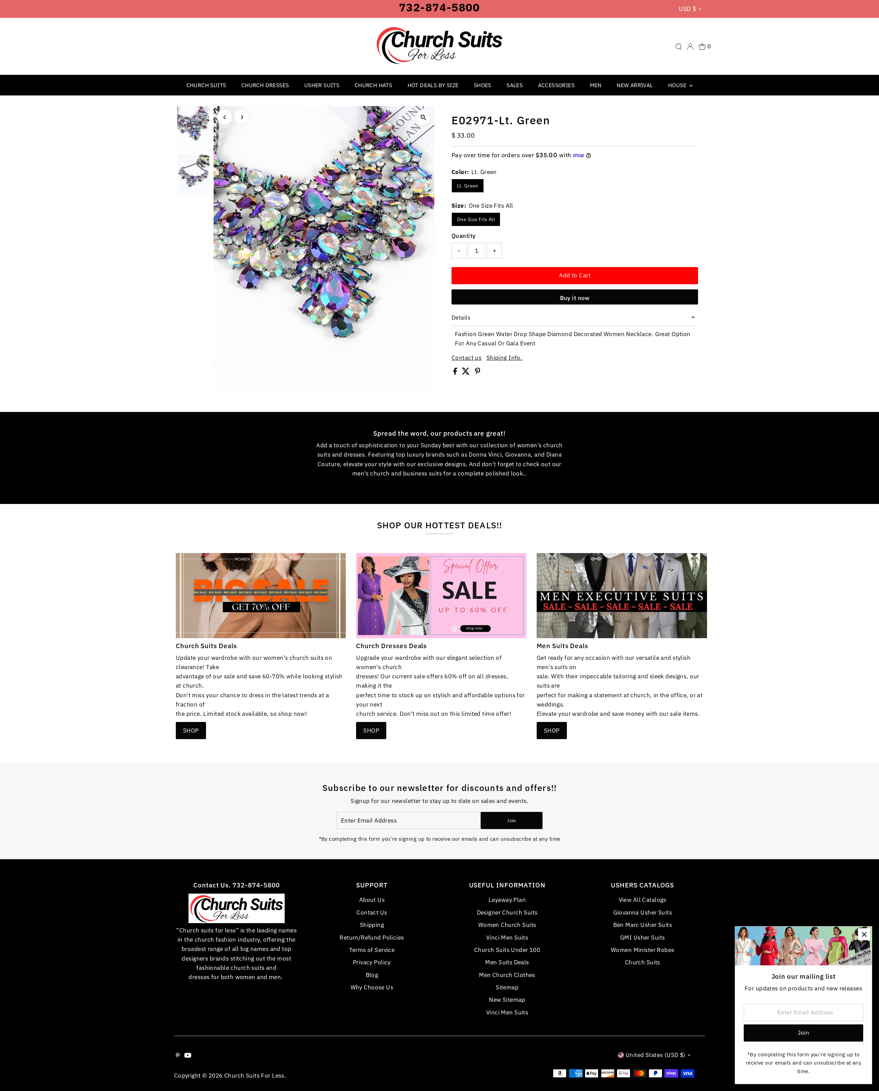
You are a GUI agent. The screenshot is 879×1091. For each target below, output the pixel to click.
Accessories (556, 85)
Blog (372, 975)
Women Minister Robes (642, 950)
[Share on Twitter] (466, 372)
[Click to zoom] (423, 117)
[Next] (241, 117)
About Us (372, 900)
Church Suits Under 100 (507, 950)
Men (596, 85)
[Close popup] (864, 934)
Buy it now (575, 298)
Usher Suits (321, 85)
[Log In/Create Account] (690, 47)
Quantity (464, 236)
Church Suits (206, 85)
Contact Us (371, 912)
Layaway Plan (507, 900)
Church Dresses (265, 85)
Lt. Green (467, 186)
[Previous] (224, 117)
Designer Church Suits (507, 912)
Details (461, 317)
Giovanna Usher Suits (642, 912)
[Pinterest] (177, 1055)
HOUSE (678, 85)
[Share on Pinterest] (477, 372)
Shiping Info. (505, 358)
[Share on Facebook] (455, 372)
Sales (514, 85)
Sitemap (507, 987)
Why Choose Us (372, 987)
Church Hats (373, 85)
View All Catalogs (642, 900)
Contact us (466, 358)
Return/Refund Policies (372, 937)
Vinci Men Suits (507, 937)
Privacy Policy (372, 962)
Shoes (482, 85)
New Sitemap (507, 999)
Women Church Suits (507, 925)
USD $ (687, 9)
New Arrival (635, 85)
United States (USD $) (656, 1055)
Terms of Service (372, 950)
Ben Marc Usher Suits (642, 925)
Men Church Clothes (507, 975)
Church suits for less (254, 1075)
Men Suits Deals (507, 962)
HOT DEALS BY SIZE (433, 85)
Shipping (372, 925)
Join (511, 821)
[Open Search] (679, 47)
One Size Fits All (476, 219)
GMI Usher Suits (642, 937)
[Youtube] (188, 1055)
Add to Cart (575, 275)
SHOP (191, 730)
